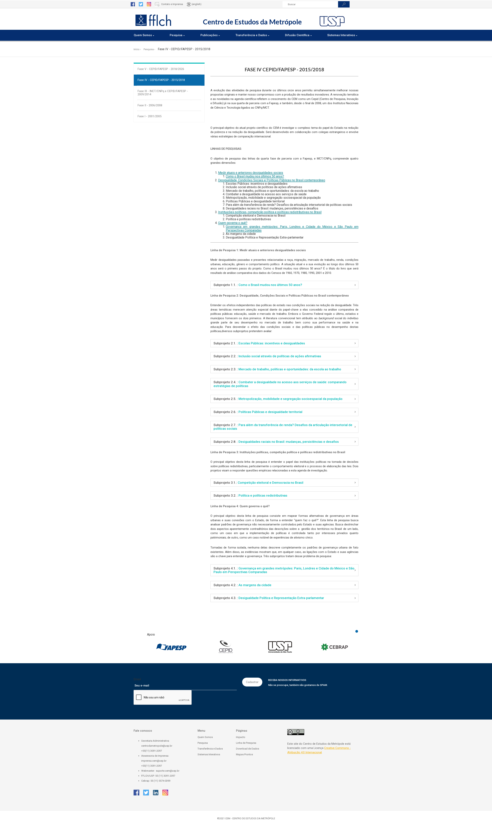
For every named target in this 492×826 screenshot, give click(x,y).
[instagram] (149, 4)
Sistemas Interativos (209, 754)
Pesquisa (203, 742)
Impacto (240, 737)
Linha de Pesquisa (246, 742)
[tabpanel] (171, 646)
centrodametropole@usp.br (156, 745)
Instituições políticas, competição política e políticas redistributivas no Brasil (270, 212)
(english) (196, 4)
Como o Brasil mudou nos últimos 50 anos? (255, 176)
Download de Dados (247, 748)
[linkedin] (156, 792)
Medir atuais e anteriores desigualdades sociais (250, 173)
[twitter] (141, 4)
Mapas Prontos (244, 754)
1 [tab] (356, 631)
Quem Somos (205, 737)
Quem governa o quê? (232, 223)
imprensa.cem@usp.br (153, 760)
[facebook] (133, 4)
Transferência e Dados (210, 748)
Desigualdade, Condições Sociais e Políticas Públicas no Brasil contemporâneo (271, 180)
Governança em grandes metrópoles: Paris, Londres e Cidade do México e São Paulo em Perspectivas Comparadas (292, 228)
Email (137, 679)
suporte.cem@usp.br (167, 770)
